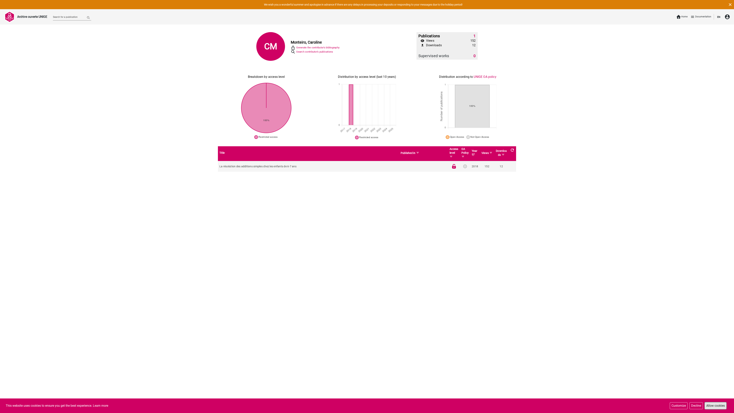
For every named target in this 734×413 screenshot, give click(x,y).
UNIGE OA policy (485, 77)
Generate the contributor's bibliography (317, 47)
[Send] (88, 17)
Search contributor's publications (314, 51)
